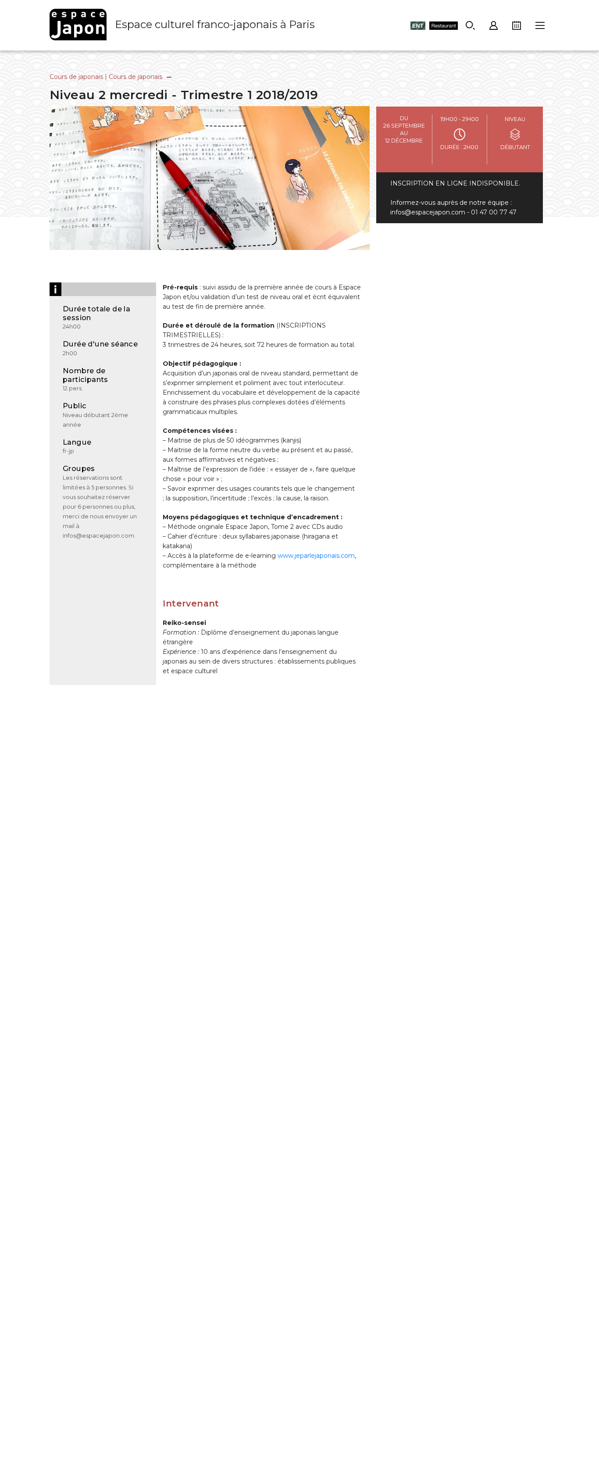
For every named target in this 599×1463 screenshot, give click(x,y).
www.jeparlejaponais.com (316, 556)
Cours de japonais (76, 77)
